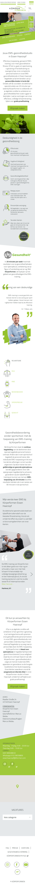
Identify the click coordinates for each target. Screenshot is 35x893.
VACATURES (13, 40)
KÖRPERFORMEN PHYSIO (16, 855)
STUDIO (19, 35)
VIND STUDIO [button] (21, 2)
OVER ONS (25, 848)
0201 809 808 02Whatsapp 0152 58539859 (13, 754)
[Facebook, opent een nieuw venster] (13, 766)
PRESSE (15, 848)
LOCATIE (22, 39)
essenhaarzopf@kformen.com (14, 758)
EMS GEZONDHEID (8, 37)
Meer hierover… (8, 584)
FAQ (7, 848)
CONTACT (27, 34)
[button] (17, 786)
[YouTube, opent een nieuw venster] (26, 868)
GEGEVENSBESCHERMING (17, 851)
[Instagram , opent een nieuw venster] (6, 766)
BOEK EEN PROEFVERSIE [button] (8, 2)
